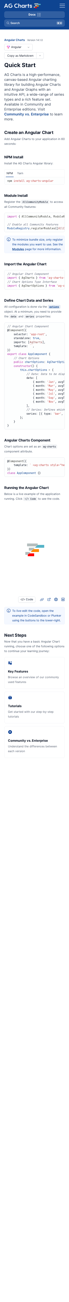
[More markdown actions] (40, 56)
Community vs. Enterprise (26, 114)
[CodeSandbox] (55, 599)
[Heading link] (58, 132)
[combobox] (18, 47)
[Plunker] (63, 599)
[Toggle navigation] (62, 5)
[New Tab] (48, 599)
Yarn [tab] (20, 173)
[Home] (22, 5)
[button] (34, 22)
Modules (18, 249)
